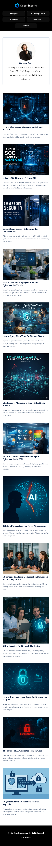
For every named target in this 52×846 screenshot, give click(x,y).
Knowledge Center (38, 14)
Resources (14, 20)
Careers (26, 26)
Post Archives (26, 837)
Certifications (38, 20)
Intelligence (14, 14)
